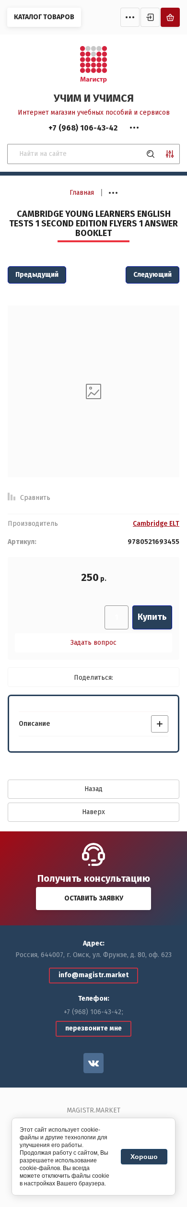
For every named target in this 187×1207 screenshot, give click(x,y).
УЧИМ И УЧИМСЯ (94, 98)
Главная (82, 193)
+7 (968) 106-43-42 (92, 1012)
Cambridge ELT (156, 524)
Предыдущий (36, 275)
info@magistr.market (93, 975)
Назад (93, 789)
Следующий (152, 275)
